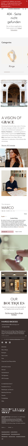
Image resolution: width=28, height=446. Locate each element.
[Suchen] (22, 9)
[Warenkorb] (25, 9)
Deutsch (9, 427)
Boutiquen (4, 352)
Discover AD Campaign (8, 145)
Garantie (3, 395)
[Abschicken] (25, 336)
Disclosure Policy (12, 436)
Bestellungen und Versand (7, 389)
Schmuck (3, 369)
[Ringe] (12, 55)
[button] (3, 216)
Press (3, 358)
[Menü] (2, 9)
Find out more (6, 254)
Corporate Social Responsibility (9, 361)
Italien (3, 427)
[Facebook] (2, 342)
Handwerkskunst (5, 372)
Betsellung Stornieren (6, 392)
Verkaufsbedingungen (6, 434)
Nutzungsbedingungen (15, 434)
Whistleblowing (5, 436)
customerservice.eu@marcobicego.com (10, 324)
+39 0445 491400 (5, 326)
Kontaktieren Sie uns (6, 386)
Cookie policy (21, 227)
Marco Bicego (5, 349)
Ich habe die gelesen (14, 339)
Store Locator (5, 355)
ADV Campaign (5, 378)
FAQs (3, 401)
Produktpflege (5, 398)
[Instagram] (6, 342)
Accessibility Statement (20, 436)
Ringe (12, 66)
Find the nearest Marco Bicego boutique (14, 314)
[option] (14, 158)
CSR (2, 438)
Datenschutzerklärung (15, 339)
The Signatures (5, 375)
